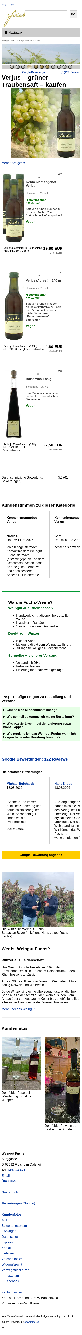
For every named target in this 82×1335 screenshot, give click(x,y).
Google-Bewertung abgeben (41, 855)
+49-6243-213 (17, 1170)
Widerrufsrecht (12, 1264)
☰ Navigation (14, 32)
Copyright (8, 1231)
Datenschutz (10, 1236)
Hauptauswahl (25, 40)
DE (11, 5)
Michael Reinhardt (20, 783)
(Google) (18, 1203)
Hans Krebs (63, 783)
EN (4, 5)
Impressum (9, 1242)
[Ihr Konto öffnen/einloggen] (68, 5)
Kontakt (7, 1248)
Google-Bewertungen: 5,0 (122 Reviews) (51, 72)
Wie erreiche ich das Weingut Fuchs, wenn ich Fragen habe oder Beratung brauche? (39, 735)
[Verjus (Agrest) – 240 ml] (13, 306)
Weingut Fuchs (9, 40)
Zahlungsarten (12, 1292)
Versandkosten (35, 349)
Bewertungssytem (14, 1225)
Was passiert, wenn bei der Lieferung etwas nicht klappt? (37, 725)
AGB (5, 1220)
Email (6, 1175)
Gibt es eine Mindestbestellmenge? (33, 710)
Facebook (11, 1281)
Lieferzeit (8, 1253)
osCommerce (31, 1322)
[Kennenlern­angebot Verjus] (13, 208)
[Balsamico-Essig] (13, 405)
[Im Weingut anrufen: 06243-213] (62, 5)
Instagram (11, 1275)
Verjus (38, 40)
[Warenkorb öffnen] (74, 5)
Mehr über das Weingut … (20, 1009)
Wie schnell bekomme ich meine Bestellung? (40, 716)
